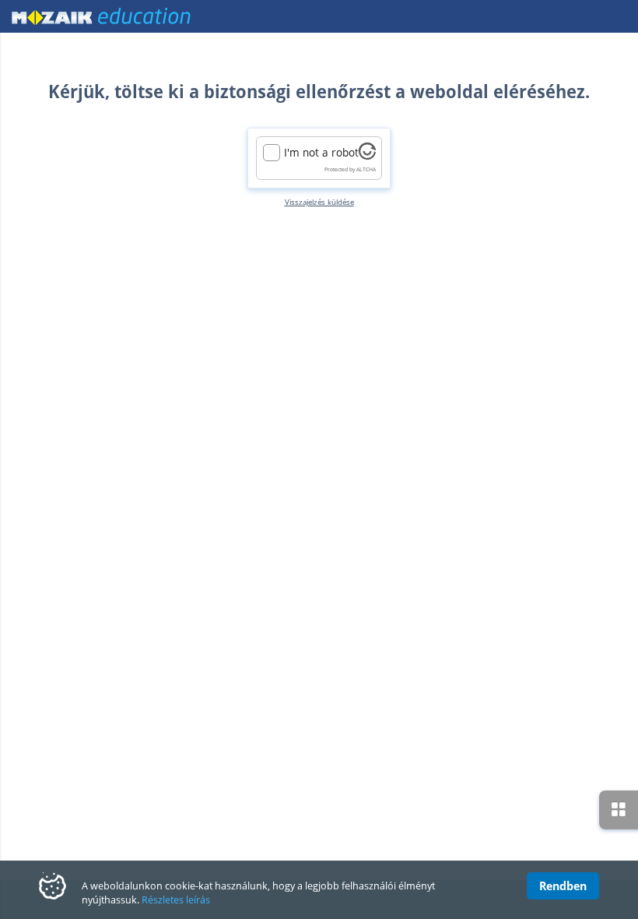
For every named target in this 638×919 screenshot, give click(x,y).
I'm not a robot (321, 153)
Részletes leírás (176, 900)
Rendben (563, 885)
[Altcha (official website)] (367, 155)
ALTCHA (366, 169)
